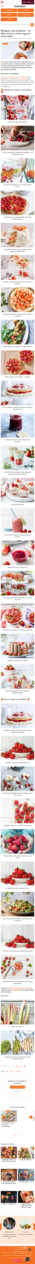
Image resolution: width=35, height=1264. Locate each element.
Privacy (4, 1252)
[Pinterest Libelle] (27, 1247)
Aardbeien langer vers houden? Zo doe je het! (17, 825)
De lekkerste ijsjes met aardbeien (17, 122)
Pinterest (22, 988)
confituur (5, 77)
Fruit (6, 1071)
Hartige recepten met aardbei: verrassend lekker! (17, 346)
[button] (28, 2)
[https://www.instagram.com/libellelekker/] (22, 1247)
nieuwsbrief (15, 990)
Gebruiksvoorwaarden (12, 1252)
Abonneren (9, 1258)
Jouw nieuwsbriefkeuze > (17, 1087)
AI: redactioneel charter (8, 1255)
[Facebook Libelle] (20, 1247)
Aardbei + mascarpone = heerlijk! (18, 660)
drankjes (11, 77)
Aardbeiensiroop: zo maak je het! (18, 567)
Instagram (17, 988)
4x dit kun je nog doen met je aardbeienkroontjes (18, 951)
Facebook (10, 988)
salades (22, 77)
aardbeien (23, 79)
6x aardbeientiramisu (17, 504)
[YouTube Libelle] (24, 1247)
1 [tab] (15, 1241)
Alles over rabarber (17, 1026)
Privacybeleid (17, 1092)
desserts (17, 77)
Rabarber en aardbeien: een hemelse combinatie (17, 630)
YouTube (28, 988)
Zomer (12, 1071)
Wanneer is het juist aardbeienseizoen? (18, 763)
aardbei (18, 1071)
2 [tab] (17, 1241)
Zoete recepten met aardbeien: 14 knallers (17, 377)
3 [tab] (19, 1241)
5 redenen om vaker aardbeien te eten (17, 888)
